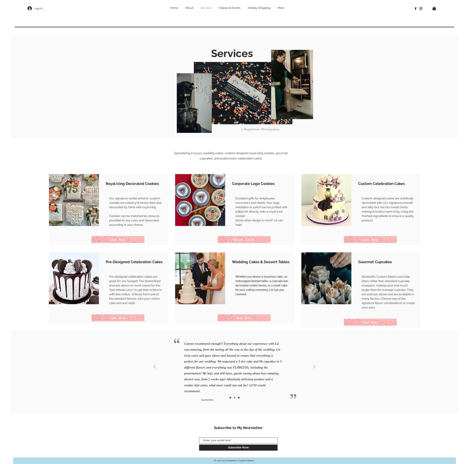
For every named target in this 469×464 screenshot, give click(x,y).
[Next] (314, 367)
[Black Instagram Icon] (421, 8)
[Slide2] (234, 397)
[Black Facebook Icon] (416, 8)
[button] (434, 8)
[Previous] (155, 367)
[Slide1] (230, 397)
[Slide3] (238, 397)
